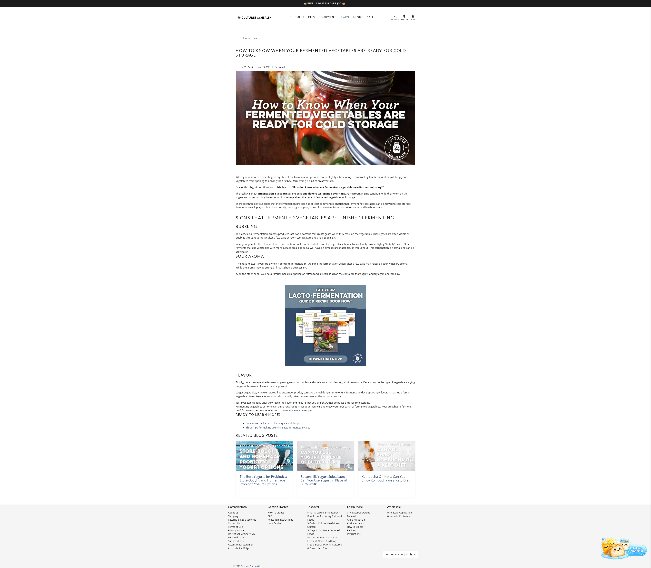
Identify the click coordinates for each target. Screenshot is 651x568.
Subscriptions (236, 541)
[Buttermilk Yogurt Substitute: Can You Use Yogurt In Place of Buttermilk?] (325, 456)
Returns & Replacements (242, 519)
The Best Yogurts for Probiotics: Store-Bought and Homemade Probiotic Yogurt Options (263, 480)
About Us (233, 512)
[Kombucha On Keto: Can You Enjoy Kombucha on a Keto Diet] (386, 456)
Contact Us (234, 523)
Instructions (354, 533)
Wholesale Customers (399, 516)
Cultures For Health (250, 566)
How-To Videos (276, 512)
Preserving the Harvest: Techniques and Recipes (273, 423)
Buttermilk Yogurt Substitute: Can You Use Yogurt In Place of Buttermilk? (324, 480)
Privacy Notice (236, 530)
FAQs (270, 516)
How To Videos (355, 526)
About (358, 17)
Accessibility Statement (241, 544)
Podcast (351, 516)
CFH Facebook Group (358, 512)
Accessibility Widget (239, 548)
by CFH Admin (247, 67)
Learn (344, 17)
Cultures (297, 17)
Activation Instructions (280, 519)
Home (246, 38)
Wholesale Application (399, 512)
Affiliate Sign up (356, 519)
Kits (311, 17)
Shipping (233, 516)
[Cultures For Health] (254, 17)
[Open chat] (622, 548)
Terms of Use (235, 526)
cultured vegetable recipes (297, 410)
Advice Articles (355, 523)
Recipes (351, 530)
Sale (370, 17)
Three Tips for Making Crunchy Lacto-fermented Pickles (278, 427)
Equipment (327, 17)
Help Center (274, 523)
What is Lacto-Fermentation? (323, 512)
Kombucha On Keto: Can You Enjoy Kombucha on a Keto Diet (386, 478)
